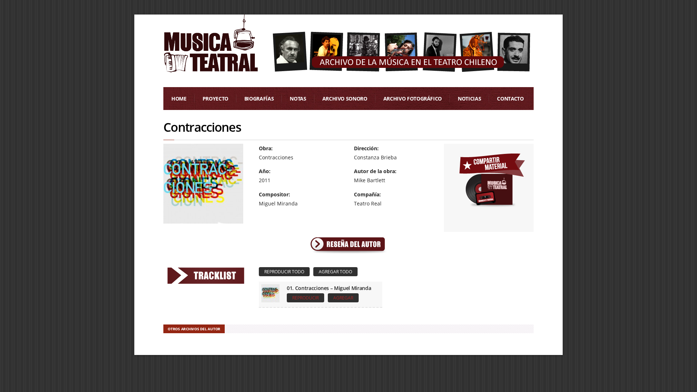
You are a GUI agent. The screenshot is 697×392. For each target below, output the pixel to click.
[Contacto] (492, 178)
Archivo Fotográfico (412, 98)
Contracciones (202, 127)
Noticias (469, 98)
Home (179, 98)
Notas (298, 98)
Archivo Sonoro (344, 98)
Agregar (343, 298)
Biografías (259, 98)
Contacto (510, 98)
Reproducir (305, 298)
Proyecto (215, 98)
